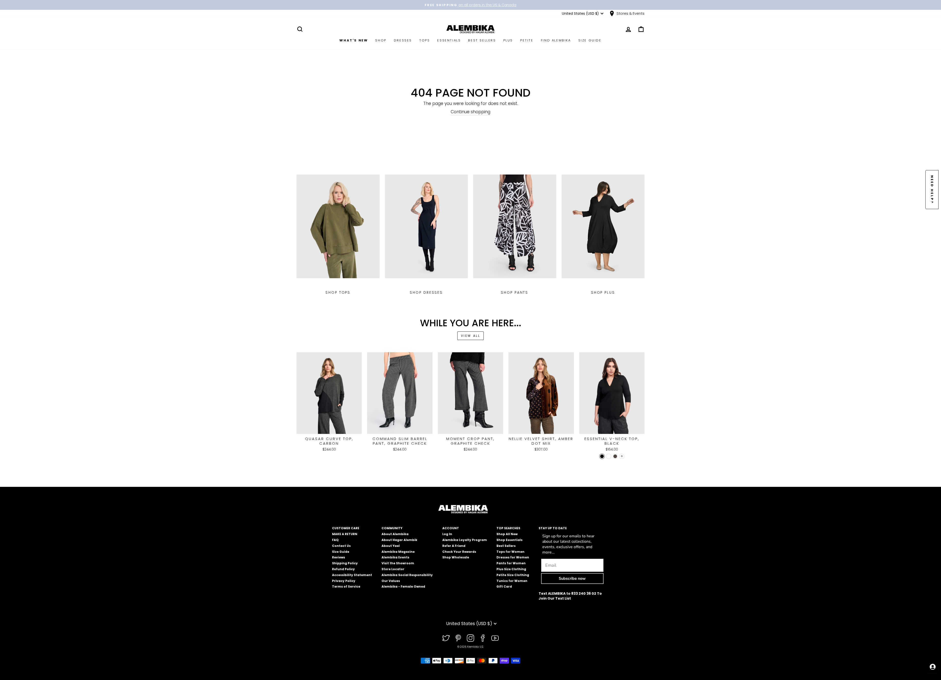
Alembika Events (395, 557)
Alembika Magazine (398, 552)
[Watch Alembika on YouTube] (495, 638)
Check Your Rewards (459, 552)
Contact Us (341, 546)
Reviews (338, 557)
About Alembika (395, 534)
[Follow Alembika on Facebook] (482, 638)
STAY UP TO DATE (553, 528)
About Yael (391, 546)
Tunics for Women (511, 581)
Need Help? (932, 189)
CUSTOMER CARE (345, 528)
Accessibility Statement (352, 575)
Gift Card (504, 586)
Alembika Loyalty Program (464, 540)
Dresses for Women (512, 557)
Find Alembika (556, 40)
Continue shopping (470, 112)
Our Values (391, 581)
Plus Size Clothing (511, 569)
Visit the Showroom (398, 563)
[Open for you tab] (933, 667)
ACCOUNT (450, 528)
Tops (424, 40)
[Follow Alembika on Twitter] (446, 638)
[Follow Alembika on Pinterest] (458, 638)
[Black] (602, 456)
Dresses (403, 40)
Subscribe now (572, 578)
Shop (380, 40)
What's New (353, 40)
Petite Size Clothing (512, 575)
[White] (608, 456)
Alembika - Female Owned (403, 586)
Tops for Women (510, 552)
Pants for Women (511, 563)
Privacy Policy (343, 581)
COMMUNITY (392, 528)
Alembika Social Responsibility (407, 575)
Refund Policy (343, 569)
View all (470, 336)
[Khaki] (615, 456)
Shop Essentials (509, 540)
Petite (526, 40)
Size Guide (590, 40)
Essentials (449, 40)
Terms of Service (346, 586)
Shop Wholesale (455, 557)
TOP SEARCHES (508, 528)
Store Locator (393, 569)
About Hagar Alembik (399, 540)
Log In (447, 534)
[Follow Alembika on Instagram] (470, 638)
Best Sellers (482, 40)
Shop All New (507, 534)
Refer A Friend (453, 546)
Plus (508, 40)
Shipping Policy (345, 563)
